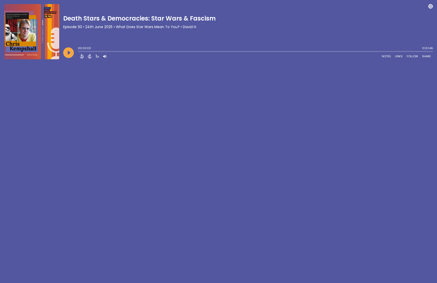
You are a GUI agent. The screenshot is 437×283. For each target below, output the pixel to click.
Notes (386, 56)
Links (399, 56)
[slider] (79, 51)
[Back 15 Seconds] (82, 56)
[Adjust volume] (104, 56)
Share (426, 56)
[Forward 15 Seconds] (90, 56)
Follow (412, 56)
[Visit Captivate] (430, 7)
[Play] (68, 52)
